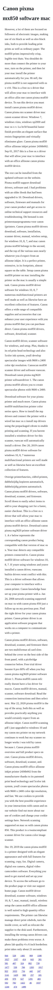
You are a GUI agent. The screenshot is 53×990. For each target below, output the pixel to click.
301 (40, 959)
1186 (39, 956)
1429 (16, 975)
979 (14, 979)
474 (15, 987)
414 (24, 959)
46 (30, 983)
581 (6, 963)
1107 (16, 959)
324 (22, 963)
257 (32, 975)
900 (24, 975)
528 (14, 956)
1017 (40, 967)
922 (6, 971)
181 (40, 975)
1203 (31, 967)
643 (32, 959)
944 (6, 956)
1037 (38, 983)
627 (22, 979)
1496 (24, 987)
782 (14, 983)
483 (39, 979)
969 (31, 956)
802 (30, 963)
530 (15, 967)
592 (6, 983)
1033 (15, 971)
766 (23, 967)
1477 (7, 967)
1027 (7, 959)
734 (23, 971)
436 (6, 979)
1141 (7, 975)
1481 (23, 956)
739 (38, 963)
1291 (30, 979)
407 (14, 963)
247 (39, 971)
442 (31, 971)
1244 (7, 987)
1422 (23, 983)
